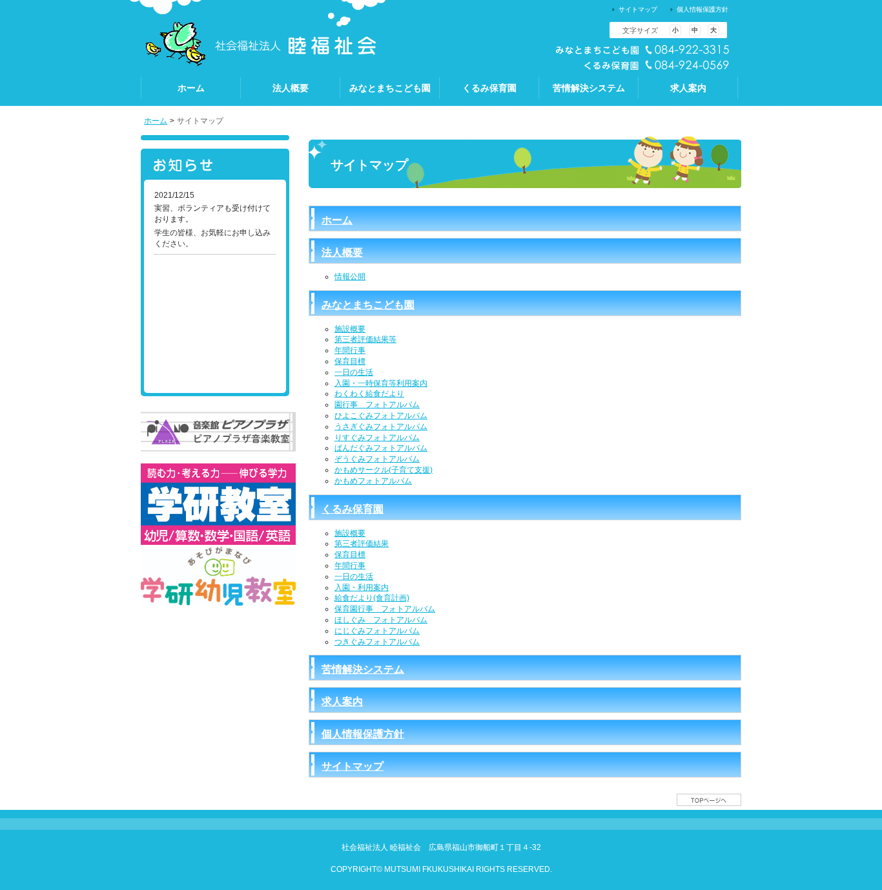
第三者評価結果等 (365, 339)
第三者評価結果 (361, 543)
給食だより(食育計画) (371, 597)
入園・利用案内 (361, 587)
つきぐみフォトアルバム (377, 641)
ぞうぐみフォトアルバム (377, 458)
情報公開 (349, 276)
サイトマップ (353, 766)
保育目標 (349, 361)
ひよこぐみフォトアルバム (380, 415)
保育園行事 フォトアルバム (384, 608)
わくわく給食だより (369, 393)
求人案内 (342, 701)
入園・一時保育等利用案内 (380, 383)
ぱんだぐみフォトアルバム (380, 447)
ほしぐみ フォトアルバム (380, 619)
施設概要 (349, 329)
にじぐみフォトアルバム (377, 630)
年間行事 (349, 350)
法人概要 (342, 252)
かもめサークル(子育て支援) (383, 469)
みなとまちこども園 (368, 304)
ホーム (155, 120)
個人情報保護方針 (363, 733)
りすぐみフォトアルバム (377, 437)
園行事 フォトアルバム (377, 404)
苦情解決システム (363, 669)
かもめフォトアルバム (373, 480)
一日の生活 (353, 372)
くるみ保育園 (353, 508)
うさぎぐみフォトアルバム (380, 426)
